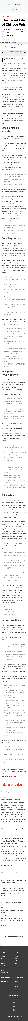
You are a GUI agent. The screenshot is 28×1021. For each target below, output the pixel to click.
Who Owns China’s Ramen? (11, 800)
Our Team (17, 983)
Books (16, 958)
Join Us (16, 986)
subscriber (18, 774)
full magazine (12, 776)
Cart (14, 12)
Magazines (17, 956)
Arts (2, 968)
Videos (16, 963)
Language (3, 963)
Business (3, 961)
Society (3, 956)
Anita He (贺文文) (11, 35)
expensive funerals (11, 78)
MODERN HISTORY (6, 836)
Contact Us (18, 991)
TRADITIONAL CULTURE (7, 877)
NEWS (6, 797)
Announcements (5, 981)
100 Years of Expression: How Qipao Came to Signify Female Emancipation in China (12, 841)
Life (2, 958)
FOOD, (3, 797)
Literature (3, 970)
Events (2, 983)
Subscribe (14, 9)
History (3, 965)
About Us (17, 981)
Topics (3, 952)
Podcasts (17, 961)
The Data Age (15, 771)
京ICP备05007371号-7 (20, 1019)
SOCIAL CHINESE (6, 16)
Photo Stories (4, 972)
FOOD (2, 907)
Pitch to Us (17, 988)
